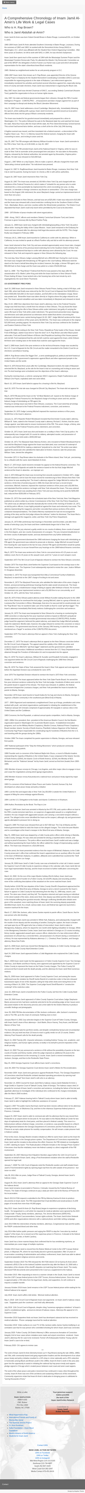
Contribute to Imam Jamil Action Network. (63, 1409)
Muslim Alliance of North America (22, 1433)
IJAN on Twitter (42, 1455)
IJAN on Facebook (42, 1453)
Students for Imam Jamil (18, 1436)
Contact (5, 1484)
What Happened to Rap (18, 1415)
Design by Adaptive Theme (76, 1491)
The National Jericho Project (20, 1423)
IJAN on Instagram (42, 1458)
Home (4, 8)
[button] (9, 2)
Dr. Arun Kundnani (16, 1425)
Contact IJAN (42, 1445)
